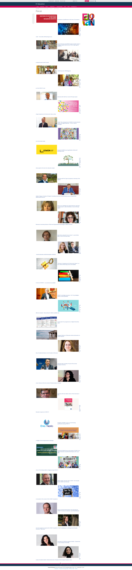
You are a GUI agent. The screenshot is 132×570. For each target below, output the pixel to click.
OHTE (68, 6)
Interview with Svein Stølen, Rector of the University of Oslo (68, 394)
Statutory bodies (59, 6)
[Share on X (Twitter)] (33, 17)
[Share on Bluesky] (33, 15)
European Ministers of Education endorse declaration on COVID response (68, 336)
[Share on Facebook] (33, 19)
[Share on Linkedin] (33, 20)
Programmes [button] (52, 6)
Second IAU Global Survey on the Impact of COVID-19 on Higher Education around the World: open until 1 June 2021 (68, 451)
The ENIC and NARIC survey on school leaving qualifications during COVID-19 (66, 423)
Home (38, 6)
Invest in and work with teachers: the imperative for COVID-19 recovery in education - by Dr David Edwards (68, 510)
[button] (66, 565)
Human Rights (51, 1)
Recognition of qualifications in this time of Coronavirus (68, 19)
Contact (76, 568)
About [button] (47, 6)
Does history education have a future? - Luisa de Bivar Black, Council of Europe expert (68, 235)
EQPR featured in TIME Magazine (64, 70)
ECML (65, 6)
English (86, 1)
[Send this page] (33, 22)
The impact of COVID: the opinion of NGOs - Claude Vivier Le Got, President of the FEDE (68, 542)
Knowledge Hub (74, 6)
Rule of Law (62, 1)
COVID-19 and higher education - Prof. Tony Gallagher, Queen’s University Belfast (68, 296)
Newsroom (42, 6)
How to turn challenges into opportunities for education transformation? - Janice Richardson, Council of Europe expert (68, 206)
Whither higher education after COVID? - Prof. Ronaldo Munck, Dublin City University (68, 481)
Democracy (57, 1)
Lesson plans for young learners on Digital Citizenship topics (68, 322)
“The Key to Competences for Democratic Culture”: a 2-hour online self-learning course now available (68, 264)
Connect (91, 1)
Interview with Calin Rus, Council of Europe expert (67, 96)
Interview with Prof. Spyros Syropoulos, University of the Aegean (68, 179)
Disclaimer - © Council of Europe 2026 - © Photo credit (64, 568)
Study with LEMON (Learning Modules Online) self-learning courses (67, 151)
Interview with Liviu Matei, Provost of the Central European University (67, 364)
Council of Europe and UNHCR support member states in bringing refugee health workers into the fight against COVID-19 (68, 45)
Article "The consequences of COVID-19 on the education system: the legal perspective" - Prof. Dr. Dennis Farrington (69, 123)
